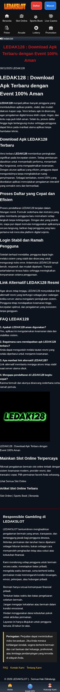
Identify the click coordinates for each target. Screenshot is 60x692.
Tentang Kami (34, 667)
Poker (7, 32)
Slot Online (21, 20)
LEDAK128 (18, 68)
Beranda (7, 20)
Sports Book (36, 20)
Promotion (51, 32)
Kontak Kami (17, 667)
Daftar (36, 5)
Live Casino (51, 20)
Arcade (21, 32)
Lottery (36, 32)
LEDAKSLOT (20, 679)
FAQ (5, 667)
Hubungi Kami (50, 689)
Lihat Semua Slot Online (13, 481)
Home (10, 689)
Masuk (50, 5)
